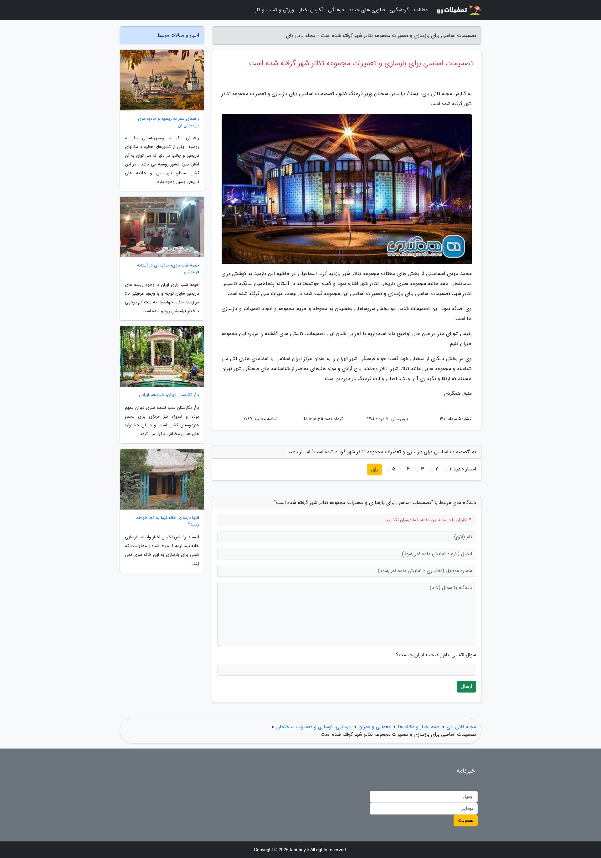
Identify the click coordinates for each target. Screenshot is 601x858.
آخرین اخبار (311, 10)
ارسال (466, 686)
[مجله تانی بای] (458, 10)
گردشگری (399, 10)
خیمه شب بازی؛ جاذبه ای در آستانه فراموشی (168, 268)
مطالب (421, 10)
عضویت (466, 820)
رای (374, 469)
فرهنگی (336, 10)
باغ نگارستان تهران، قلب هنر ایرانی (169, 395)
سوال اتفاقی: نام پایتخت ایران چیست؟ (436, 655)
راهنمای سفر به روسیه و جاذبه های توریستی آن (168, 122)
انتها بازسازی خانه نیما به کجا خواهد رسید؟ (167, 521)
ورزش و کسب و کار (274, 10)
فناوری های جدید (367, 10)
